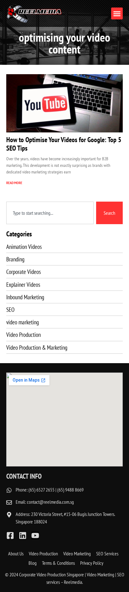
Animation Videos (24, 246)
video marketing (22, 322)
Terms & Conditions (58, 563)
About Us (15, 553)
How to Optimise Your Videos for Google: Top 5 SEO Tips (63, 143)
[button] (117, 13)
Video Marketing (77, 553)
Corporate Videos (23, 271)
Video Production (23, 334)
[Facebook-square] (10, 535)
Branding (15, 259)
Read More (14, 182)
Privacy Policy (91, 563)
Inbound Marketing (25, 297)
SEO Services (107, 553)
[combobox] (50, 213)
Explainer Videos (23, 284)
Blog (32, 563)
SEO (10, 309)
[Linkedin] (23, 535)
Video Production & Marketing (36, 347)
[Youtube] (35, 535)
